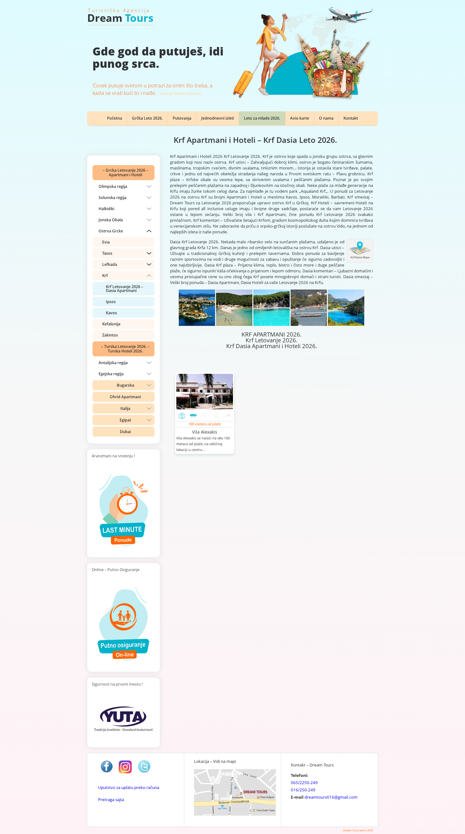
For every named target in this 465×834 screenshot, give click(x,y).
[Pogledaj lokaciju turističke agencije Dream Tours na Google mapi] (235, 814)
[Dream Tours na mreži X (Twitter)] (144, 773)
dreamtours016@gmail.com (330, 797)
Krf (105, 275)
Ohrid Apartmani (125, 396)
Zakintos (110, 335)
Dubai (125, 431)
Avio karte (299, 118)
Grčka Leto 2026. (147, 118)
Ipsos (111, 301)
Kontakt (350, 118)
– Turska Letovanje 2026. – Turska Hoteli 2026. (125, 349)
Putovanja (182, 118)
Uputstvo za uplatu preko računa (128, 787)
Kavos (111, 312)
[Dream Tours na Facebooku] (106, 773)
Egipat (125, 420)
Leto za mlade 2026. (262, 118)
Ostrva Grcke (111, 231)
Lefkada (109, 264)
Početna (114, 118)
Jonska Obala (111, 219)
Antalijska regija (113, 362)
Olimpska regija (113, 186)
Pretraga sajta (111, 799)
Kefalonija (111, 324)
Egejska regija (111, 373)
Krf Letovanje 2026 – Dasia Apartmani (124, 288)
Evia (106, 242)
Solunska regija (112, 197)
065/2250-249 (304, 782)
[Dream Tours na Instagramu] (125, 773)
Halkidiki (106, 208)
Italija (125, 408)
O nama (326, 118)
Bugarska (125, 385)
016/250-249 (303, 790)
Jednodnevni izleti (217, 118)
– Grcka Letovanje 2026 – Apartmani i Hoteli (125, 172)
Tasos (107, 253)
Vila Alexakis (204, 432)
